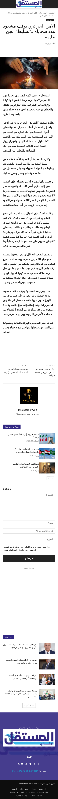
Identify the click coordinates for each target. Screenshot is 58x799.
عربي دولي (43, 13)
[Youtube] (22, 764)
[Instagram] (34, 764)
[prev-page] (52, 478)
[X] (36, 50)
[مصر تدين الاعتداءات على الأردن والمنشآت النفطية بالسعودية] (47, 453)
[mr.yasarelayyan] (29, 395)
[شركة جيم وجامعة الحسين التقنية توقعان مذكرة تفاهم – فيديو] (47, 679)
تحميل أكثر (30, 705)
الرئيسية (52, 13)
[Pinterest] (29, 50)
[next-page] (48, 478)
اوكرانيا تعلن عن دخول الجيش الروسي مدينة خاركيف (45, 372)
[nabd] (18, 764)
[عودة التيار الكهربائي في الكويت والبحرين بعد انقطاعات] (47, 467)
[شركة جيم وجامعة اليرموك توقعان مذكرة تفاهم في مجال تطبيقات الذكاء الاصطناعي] (47, 694)
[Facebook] (43, 50)
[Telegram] (30, 764)
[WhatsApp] (22, 50)
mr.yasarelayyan (27, 409)
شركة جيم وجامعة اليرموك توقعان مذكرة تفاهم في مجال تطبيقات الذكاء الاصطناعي (21, 694)
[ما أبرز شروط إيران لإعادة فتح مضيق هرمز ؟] (47, 438)
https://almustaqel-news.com (27, 414)
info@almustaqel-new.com (25, 770)
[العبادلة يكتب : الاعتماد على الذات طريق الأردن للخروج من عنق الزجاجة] (47, 648)
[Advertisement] (29, 599)
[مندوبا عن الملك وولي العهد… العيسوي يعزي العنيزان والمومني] (47, 664)
